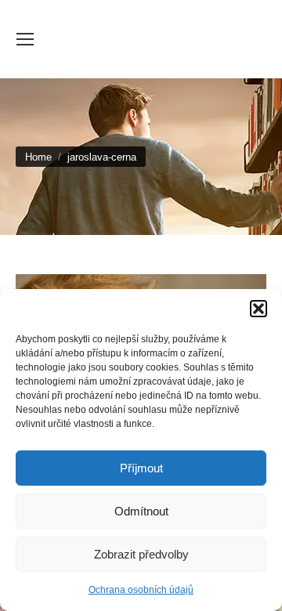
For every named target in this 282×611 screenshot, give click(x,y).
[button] (258, 308)
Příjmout (141, 468)
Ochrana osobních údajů (141, 589)
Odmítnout (141, 511)
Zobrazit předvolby (141, 554)
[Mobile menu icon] (25, 39)
